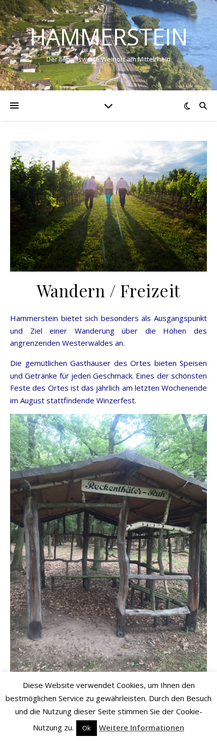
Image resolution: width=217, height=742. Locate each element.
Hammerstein (109, 36)
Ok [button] (86, 727)
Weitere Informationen (141, 727)
